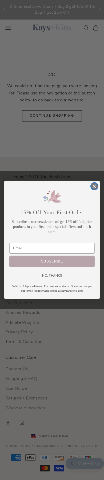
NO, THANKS (52, 275)
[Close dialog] (94, 186)
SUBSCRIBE (52, 261)
